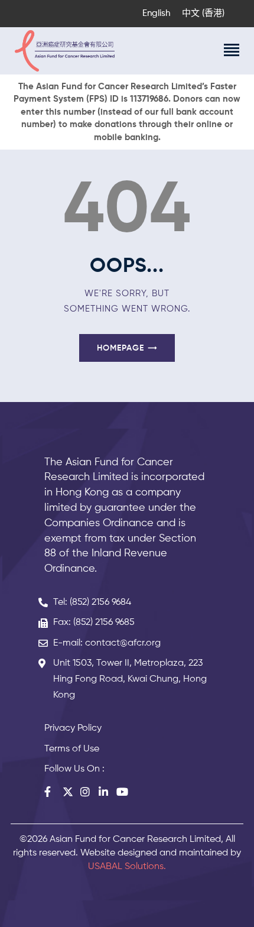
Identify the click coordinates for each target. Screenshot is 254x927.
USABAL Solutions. (127, 866)
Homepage (120, 348)
